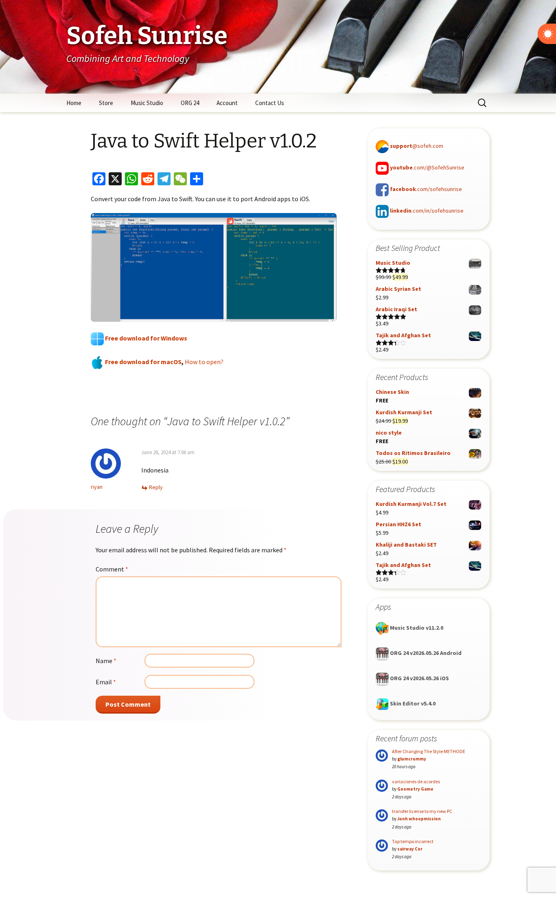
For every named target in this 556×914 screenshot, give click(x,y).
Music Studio (147, 103)
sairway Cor (409, 849)
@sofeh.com (416, 145)
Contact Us (269, 103)
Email (106, 682)
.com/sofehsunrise (426, 189)
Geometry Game (415, 789)
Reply (156, 487)
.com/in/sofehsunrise (427, 210)
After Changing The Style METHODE (428, 751)
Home (73, 103)
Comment (112, 569)
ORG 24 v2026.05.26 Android (425, 653)
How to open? (204, 362)
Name (106, 661)
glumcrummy (411, 759)
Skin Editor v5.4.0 (412, 703)
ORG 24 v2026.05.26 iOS (419, 678)
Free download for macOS (143, 362)
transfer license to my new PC (422, 811)
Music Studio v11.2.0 (416, 627)
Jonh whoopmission (419, 819)
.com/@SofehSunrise (427, 167)
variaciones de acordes (416, 781)
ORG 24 (190, 103)
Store (106, 103)
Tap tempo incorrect (412, 841)
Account (227, 103)
